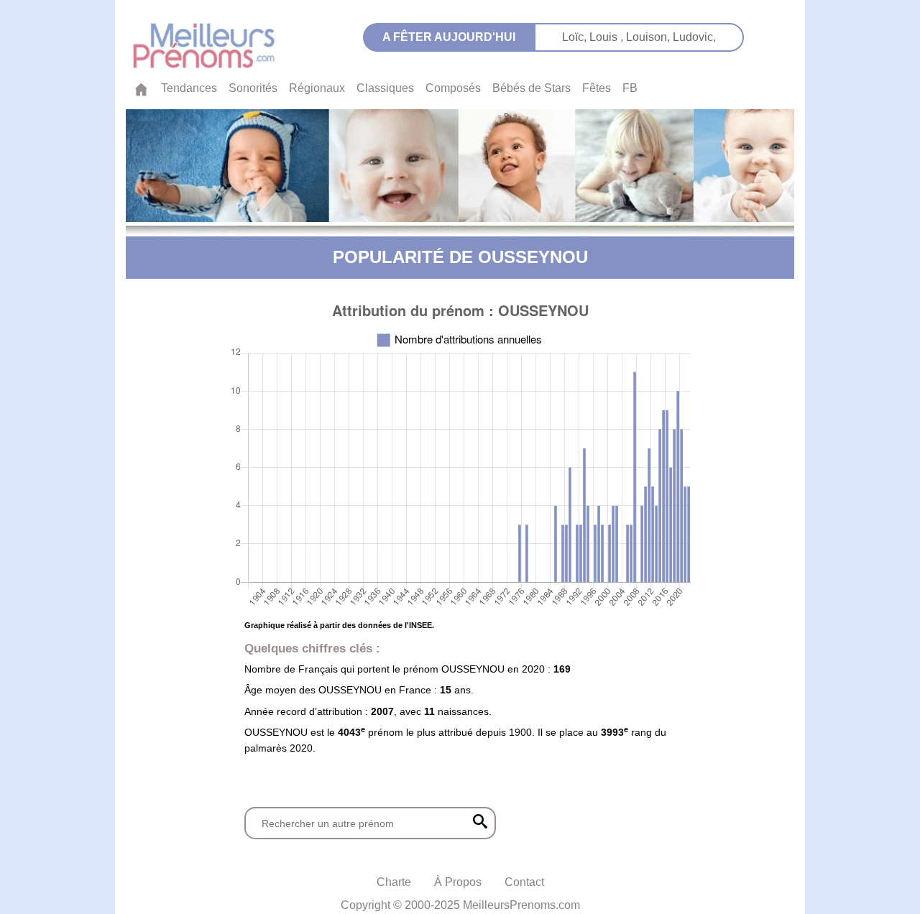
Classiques (385, 88)
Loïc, (575, 37)
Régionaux (317, 88)
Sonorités (253, 88)
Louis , (607, 37)
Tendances (189, 88)
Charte (394, 882)
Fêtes (596, 88)
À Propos (458, 882)
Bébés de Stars (531, 88)
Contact (524, 882)
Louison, (649, 37)
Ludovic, (694, 37)
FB (630, 88)
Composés (453, 88)
